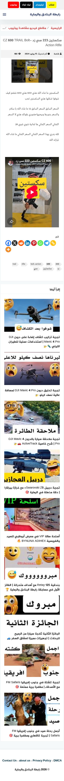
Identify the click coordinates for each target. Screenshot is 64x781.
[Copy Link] (53, 243)
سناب (51, 5)
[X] (15, 243)
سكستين (47, 269)
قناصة (56, 54)
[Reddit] (21, 243)
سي (36, 269)
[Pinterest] (34, 243)
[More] (8, 249)
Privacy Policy (42, 760)
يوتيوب (13, 5)
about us (24, 760)
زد (58, 269)
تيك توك (26, 5)
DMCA (57, 760)
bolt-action (36, 264)
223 (57, 264)
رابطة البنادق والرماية (45, 14)
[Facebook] (8, 243)
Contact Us (9, 760)
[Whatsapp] (40, 243)
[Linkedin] (27, 243)
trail (14, 264)
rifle (23, 264)
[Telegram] (47, 243)
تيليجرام (40, 5)
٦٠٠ (48, 264)
